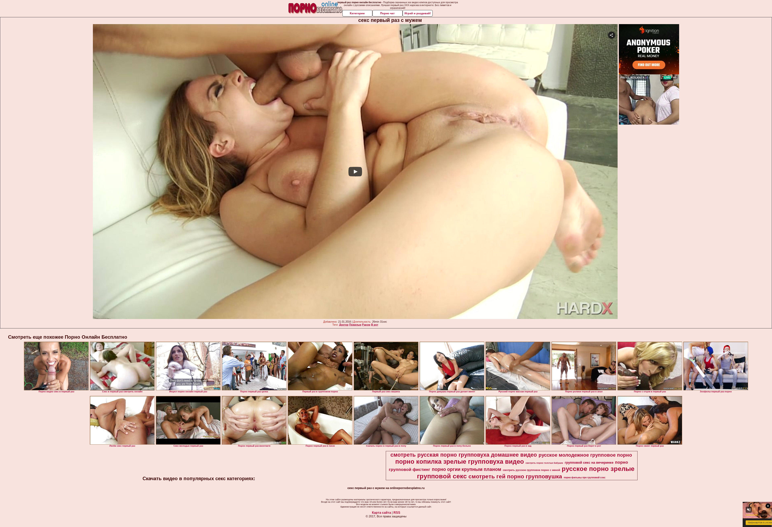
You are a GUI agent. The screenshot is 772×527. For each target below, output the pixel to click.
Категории (357, 13)
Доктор (343, 324)
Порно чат (387, 13)
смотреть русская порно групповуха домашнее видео (463, 455)
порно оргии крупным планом (466, 469)
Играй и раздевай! (417, 13)
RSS (396, 512)
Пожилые (355, 324)
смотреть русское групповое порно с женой (531, 470)
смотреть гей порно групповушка (515, 476)
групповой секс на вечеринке (589, 462)
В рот (374, 324)
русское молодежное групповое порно (585, 455)
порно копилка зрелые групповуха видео (459, 461)
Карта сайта (381, 512)
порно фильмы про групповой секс (585, 477)
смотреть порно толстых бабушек (544, 463)
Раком (366, 324)
